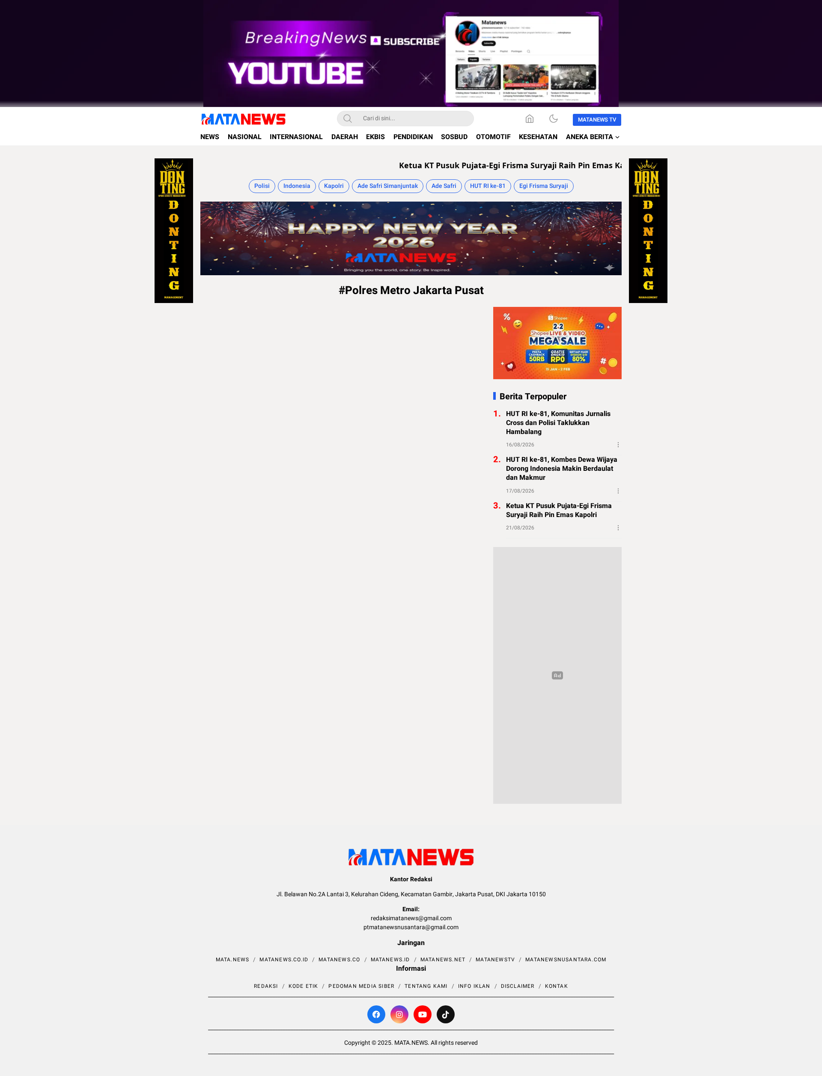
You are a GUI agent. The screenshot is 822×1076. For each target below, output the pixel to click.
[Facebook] (376, 1014)
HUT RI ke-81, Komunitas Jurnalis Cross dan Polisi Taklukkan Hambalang (558, 423)
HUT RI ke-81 (488, 185)
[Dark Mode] (553, 118)
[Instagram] (399, 1014)
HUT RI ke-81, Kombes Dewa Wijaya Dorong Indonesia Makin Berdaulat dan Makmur (561, 468)
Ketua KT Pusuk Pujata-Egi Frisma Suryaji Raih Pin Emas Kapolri (492, 165)
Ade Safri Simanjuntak (387, 185)
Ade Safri (444, 185)
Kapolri (334, 185)
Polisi (262, 185)
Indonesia (296, 185)
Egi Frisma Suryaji (543, 185)
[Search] (347, 118)
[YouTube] (423, 1014)
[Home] (529, 118)
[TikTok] (446, 1014)
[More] (618, 444)
